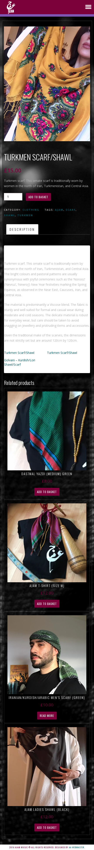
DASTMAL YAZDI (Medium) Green (46, 473)
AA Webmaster (76, 847)
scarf (71, 209)
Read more (47, 715)
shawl (9, 215)
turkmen (25, 215)
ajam (59, 209)
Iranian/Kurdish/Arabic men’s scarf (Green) (47, 697)
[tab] (22, 229)
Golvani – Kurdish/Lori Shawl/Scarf (19, 362)
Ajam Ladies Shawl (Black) (47, 809)
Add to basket (38, 197)
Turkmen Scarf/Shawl (19, 353)
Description (22, 229)
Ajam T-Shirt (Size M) (47, 585)
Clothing (31, 209)
